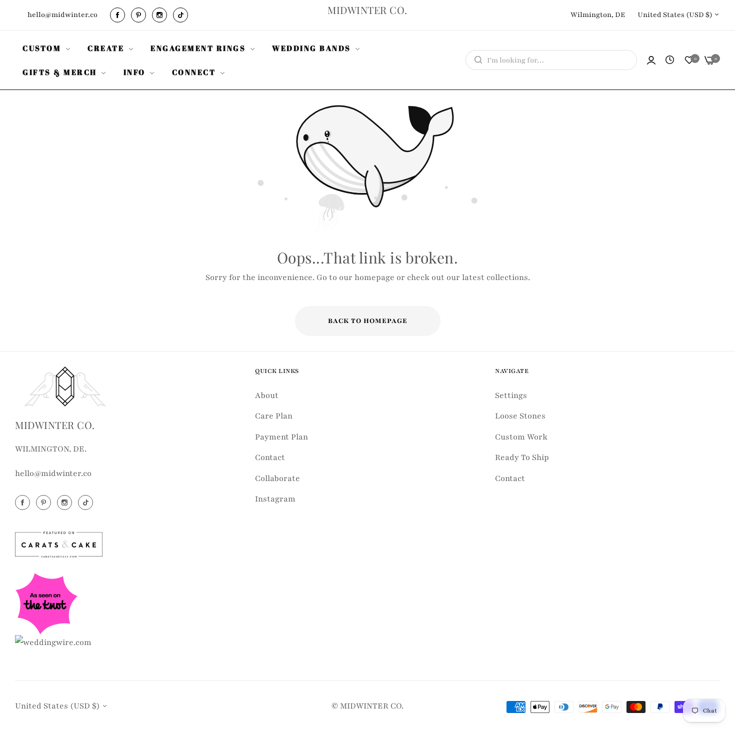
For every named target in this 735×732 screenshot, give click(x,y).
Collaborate (277, 478)
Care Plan (273, 416)
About (266, 395)
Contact (270, 458)
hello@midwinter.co (53, 474)
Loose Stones (520, 416)
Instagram (275, 499)
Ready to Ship (522, 458)
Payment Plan (281, 437)
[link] (47, 48)
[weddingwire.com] (53, 642)
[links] (119, 15)
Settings (511, 395)
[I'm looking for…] (476, 60)
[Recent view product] (670, 60)
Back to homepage (368, 321)
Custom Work (521, 437)
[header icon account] (651, 60)
